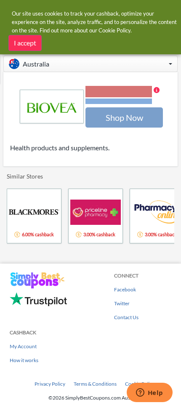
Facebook (125, 289)
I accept (25, 43)
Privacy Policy (50, 384)
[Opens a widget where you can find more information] (149, 393)
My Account (23, 346)
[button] (90, 64)
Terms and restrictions (119, 101)
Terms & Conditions (95, 384)
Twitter (122, 303)
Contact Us (126, 317)
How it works (24, 360)
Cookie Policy (114, 30)
